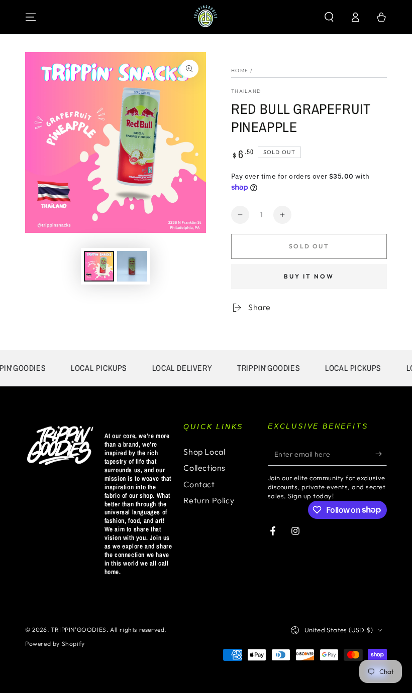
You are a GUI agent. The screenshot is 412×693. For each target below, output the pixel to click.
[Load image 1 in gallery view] (99, 266)
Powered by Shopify (55, 643)
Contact (199, 484)
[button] (329, 17)
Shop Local (204, 452)
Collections (204, 468)
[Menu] (31, 17)
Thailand (246, 91)
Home (239, 70)
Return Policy (208, 500)
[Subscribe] (381, 454)
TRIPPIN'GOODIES (79, 629)
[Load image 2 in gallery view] (132, 266)
